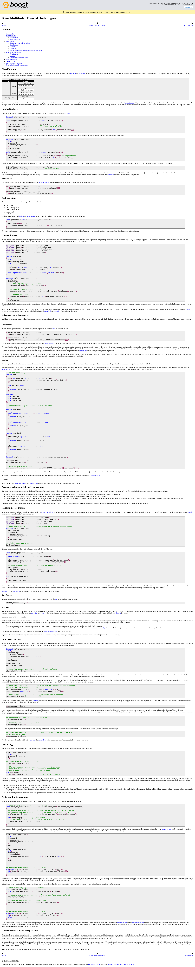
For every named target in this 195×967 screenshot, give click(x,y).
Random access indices (13, 52)
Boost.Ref (35, 700)
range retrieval (31, 216)
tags (54, 329)
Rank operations (15, 39)
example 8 (47, 311)
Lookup (12, 47)
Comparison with (20, 58)
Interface (12, 56)
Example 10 (5, 591)
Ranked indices (11, 36)
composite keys (95, 475)
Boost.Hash (83, 351)
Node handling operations (14, 63)
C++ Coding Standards (187, 4)
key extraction (129, 103)
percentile (67, 113)
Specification (14, 37)
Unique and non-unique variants (20, 43)
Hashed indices (10, 41)
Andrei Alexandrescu (176, 4)
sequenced (82, 73)
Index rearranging (11, 59)
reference (111, 175)
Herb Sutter (166, 4)
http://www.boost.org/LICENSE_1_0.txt (121, 964)
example (189, 512)
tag (56, 599)
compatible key (6, 369)
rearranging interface (50, 631)
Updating (13, 48)
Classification (10, 34)
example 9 (57, 311)
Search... (189, 7)
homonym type (166, 829)
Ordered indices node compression (17, 65)
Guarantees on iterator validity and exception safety (26, 50)
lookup (21, 216)
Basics (4, 25)
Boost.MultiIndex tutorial (97, 25)
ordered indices (44, 182)
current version (119, 12)
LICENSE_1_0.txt (94, 964)
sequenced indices (47, 512)
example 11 (16, 591)
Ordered (73, 73)
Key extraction (188, 25)
